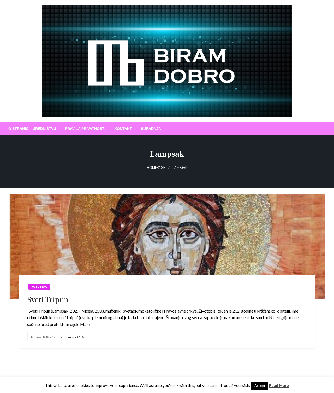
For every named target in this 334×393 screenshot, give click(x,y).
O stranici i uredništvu (32, 128)
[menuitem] (32, 128)
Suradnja (151, 128)
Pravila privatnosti (85, 128)
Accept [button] (259, 386)
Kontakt (123, 128)
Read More (279, 385)
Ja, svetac (39, 286)
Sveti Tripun (48, 300)
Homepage (156, 168)
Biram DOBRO (43, 337)
